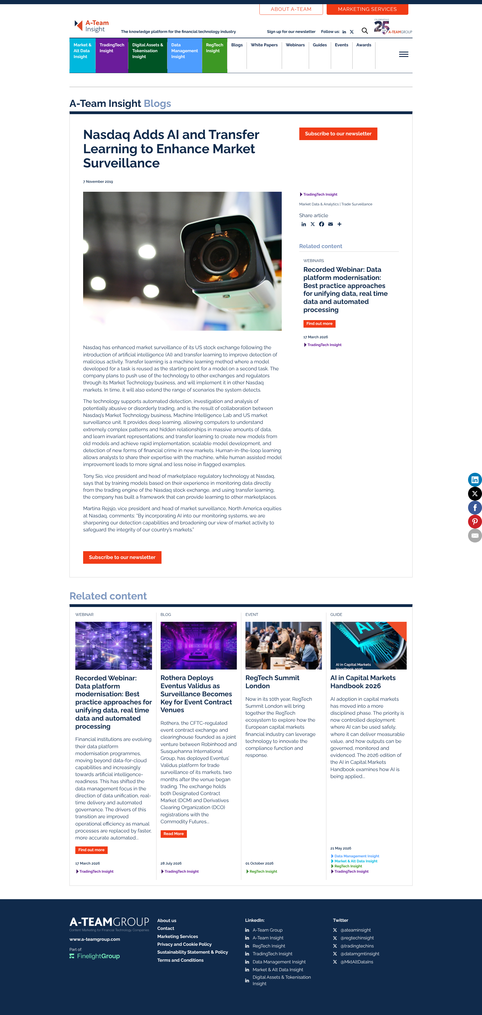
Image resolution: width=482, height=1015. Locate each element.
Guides (320, 44)
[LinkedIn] (475, 480)
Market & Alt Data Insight (356, 861)
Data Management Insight (184, 50)
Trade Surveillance (356, 204)
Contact (165, 928)
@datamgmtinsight (360, 953)
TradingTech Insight (112, 47)
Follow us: (330, 32)
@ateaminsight (356, 930)
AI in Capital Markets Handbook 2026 (363, 682)
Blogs (237, 44)
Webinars (295, 44)
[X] (475, 494)
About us (166, 920)
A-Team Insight (268, 937)
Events (341, 44)
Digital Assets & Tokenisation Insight (147, 50)
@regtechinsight (357, 937)
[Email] (475, 536)
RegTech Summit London (272, 682)
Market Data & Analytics (319, 204)
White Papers (264, 44)
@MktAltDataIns (357, 961)
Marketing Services (367, 9)
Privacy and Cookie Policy (184, 944)
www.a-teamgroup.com (94, 939)
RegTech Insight (214, 47)
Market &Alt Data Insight (82, 50)
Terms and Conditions (180, 960)
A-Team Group (268, 930)
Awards (363, 44)
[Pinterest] (475, 522)
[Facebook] (475, 508)
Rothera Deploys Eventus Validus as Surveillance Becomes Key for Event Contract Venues (196, 694)
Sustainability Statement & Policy (192, 952)
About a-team (291, 9)
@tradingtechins (357, 946)
